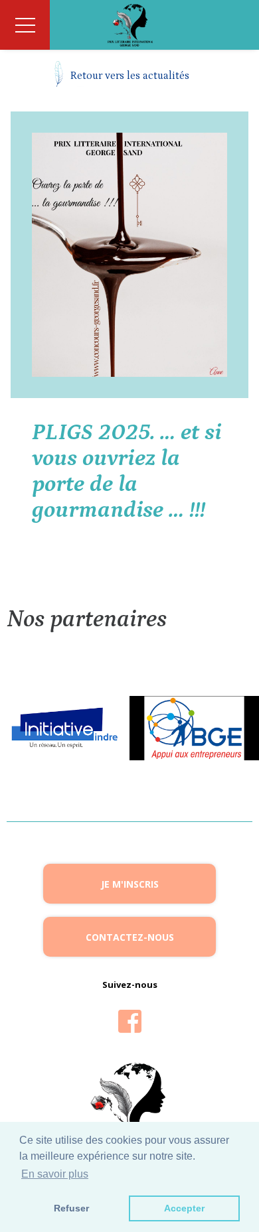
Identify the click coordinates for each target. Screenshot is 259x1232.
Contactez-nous (130, 937)
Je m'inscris (130, 884)
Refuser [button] (71, 1208)
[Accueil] (129, 25)
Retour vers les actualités (129, 76)
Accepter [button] (184, 1208)
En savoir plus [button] (54, 1174)
